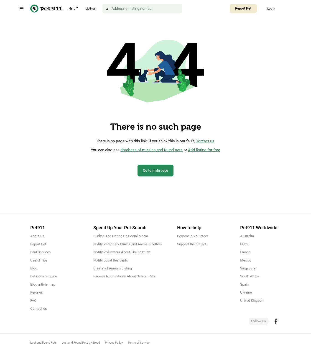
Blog (33, 268)
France (245, 252)
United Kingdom (252, 301)
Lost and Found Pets (43, 342)
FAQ (33, 301)
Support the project (191, 244)
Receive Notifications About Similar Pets (124, 276)
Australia (247, 236)
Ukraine (246, 292)
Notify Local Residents (110, 260)
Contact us (205, 141)
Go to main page (155, 170)
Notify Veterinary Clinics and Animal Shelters (127, 244)
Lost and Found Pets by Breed (81, 342)
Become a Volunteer (192, 236)
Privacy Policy (114, 342)
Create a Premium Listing (112, 268)
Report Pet (243, 8)
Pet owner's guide (43, 276)
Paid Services (40, 252)
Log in (271, 8)
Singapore (247, 268)
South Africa (249, 276)
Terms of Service (139, 342)
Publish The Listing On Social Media (120, 236)
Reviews (36, 292)
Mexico (245, 260)
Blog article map (42, 284)
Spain (244, 284)
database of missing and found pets (151, 150)
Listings (90, 8)
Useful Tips (39, 260)
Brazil (244, 244)
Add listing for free (204, 150)
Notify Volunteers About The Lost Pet (121, 252)
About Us (37, 236)
